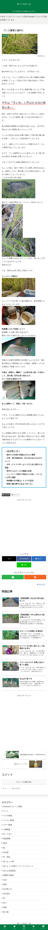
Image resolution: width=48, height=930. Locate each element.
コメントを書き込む (24, 782)
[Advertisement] (24, 721)
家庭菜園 (7, 495)
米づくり (16, 495)
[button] (43, 528)
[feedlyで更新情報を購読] (13, 577)
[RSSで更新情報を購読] (35, 577)
